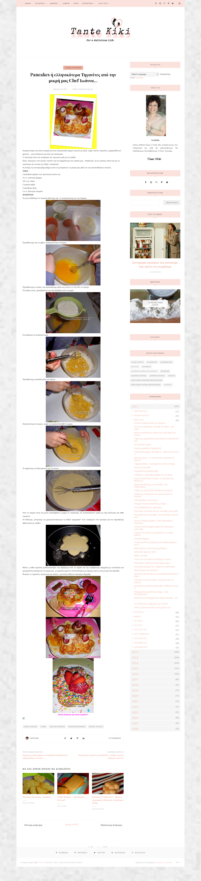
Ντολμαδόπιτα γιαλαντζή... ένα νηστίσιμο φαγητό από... (156, 515)
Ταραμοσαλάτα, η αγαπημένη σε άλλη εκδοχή (154, 463)
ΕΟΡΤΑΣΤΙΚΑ (87, 3)
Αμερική (171, 375)
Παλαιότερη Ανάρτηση (111, 825)
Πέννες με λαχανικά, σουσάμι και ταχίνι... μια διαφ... (154, 427)
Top (177, 862)
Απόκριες (168, 385)
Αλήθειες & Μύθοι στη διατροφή (144, 371)
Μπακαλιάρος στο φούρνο (146, 570)
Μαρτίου (139, 420)
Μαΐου (137, 616)
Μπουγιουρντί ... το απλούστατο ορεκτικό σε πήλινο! (154, 458)
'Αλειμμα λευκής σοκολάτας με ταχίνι (150, 503)
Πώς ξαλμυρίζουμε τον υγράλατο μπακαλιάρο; (154, 566)
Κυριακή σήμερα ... (142, 538)
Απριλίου (139, 612)
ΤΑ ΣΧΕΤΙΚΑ (39, 3)
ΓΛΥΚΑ (76, 3)
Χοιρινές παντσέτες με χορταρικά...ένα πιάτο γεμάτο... (153, 533)
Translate (139, 77)
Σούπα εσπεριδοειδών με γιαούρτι (149, 423)
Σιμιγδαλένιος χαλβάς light (146, 471)
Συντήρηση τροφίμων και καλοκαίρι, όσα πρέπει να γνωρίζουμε (155, 264)
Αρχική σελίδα (71, 824)
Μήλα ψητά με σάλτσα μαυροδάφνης (150, 548)
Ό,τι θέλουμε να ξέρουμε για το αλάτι (151, 603)
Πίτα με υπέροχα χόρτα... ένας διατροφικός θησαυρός (153, 521)
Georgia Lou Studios (164, 862)
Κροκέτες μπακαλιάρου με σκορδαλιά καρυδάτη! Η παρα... (156, 575)
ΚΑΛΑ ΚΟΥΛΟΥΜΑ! (142, 467)
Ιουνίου (138, 621)
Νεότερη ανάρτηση (33, 825)
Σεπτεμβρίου (141, 634)
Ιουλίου (138, 625)
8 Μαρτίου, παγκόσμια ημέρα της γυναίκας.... (154, 474)
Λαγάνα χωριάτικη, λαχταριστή (147, 448)
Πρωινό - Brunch (96, 726)
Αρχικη (28, 3)
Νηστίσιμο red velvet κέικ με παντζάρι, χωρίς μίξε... (156, 511)
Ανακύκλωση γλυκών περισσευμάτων (146, 385)
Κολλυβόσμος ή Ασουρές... (146, 500)
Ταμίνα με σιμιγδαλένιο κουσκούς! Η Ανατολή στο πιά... (156, 439)
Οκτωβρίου (140, 638)
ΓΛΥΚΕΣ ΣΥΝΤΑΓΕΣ (73, 68)
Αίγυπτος (135, 366)
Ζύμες (43, 726)
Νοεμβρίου (140, 642)
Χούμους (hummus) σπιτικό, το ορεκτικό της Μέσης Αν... (154, 479)
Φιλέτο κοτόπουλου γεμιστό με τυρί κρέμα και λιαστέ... (155, 433)
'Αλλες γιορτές (137, 362)
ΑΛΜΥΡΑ (66, 3)
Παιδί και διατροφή (57, 726)
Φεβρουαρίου (141, 415)
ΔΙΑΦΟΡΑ (53, 3)
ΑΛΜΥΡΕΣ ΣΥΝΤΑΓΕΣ (138, 375)
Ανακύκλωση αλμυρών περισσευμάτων (146, 380)
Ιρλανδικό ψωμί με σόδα (145, 552)
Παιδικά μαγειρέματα (77, 726)
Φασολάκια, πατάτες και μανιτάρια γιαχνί (152, 563)
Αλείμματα (146, 366)
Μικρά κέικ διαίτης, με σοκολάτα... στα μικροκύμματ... (151, 485)
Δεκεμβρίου (141, 647)
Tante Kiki (34, 738)
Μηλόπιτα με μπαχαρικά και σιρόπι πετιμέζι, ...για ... (156, 599)
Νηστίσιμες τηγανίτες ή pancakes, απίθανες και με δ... (156, 586)
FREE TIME (102, 3)
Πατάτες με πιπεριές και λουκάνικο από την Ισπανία (153, 495)
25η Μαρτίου (152, 362)
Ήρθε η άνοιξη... (141, 555)
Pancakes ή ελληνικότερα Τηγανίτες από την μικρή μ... (154, 581)
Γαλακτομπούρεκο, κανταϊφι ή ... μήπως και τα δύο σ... (156, 453)
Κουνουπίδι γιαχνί (142, 444)
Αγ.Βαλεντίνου (166, 362)
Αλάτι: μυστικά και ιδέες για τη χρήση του (152, 607)
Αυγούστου (140, 629)
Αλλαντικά (165, 371)
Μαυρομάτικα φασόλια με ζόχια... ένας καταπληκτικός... (151, 592)
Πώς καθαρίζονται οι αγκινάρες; (148, 507)
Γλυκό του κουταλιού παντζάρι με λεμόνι (152, 559)
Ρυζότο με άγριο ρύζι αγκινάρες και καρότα (153, 490)
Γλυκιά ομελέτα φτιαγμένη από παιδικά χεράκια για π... (155, 543)
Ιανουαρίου (140, 411)
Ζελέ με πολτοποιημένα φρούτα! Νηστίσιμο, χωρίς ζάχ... (154, 527)
